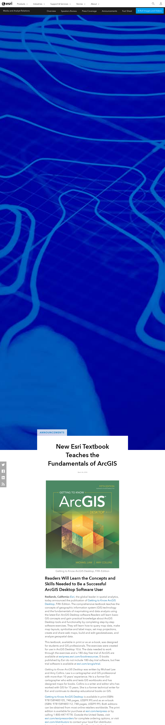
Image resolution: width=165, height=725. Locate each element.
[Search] (153, 3)
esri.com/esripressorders (59, 718)
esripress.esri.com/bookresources (78, 656)
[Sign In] (161, 4)
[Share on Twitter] (3, 465)
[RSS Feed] (3, 484)
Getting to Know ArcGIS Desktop (64, 696)
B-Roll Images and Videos (150, 11)
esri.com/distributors (57, 721)
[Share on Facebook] (3, 471)
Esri (72, 596)
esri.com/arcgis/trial (88, 663)
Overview (51, 11)
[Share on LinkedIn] (3, 477)
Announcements (109, 11)
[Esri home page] (7, 4)
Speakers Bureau (69, 11)
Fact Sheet (127, 11)
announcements (52, 432)
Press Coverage (89, 11)
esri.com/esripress (96, 711)
